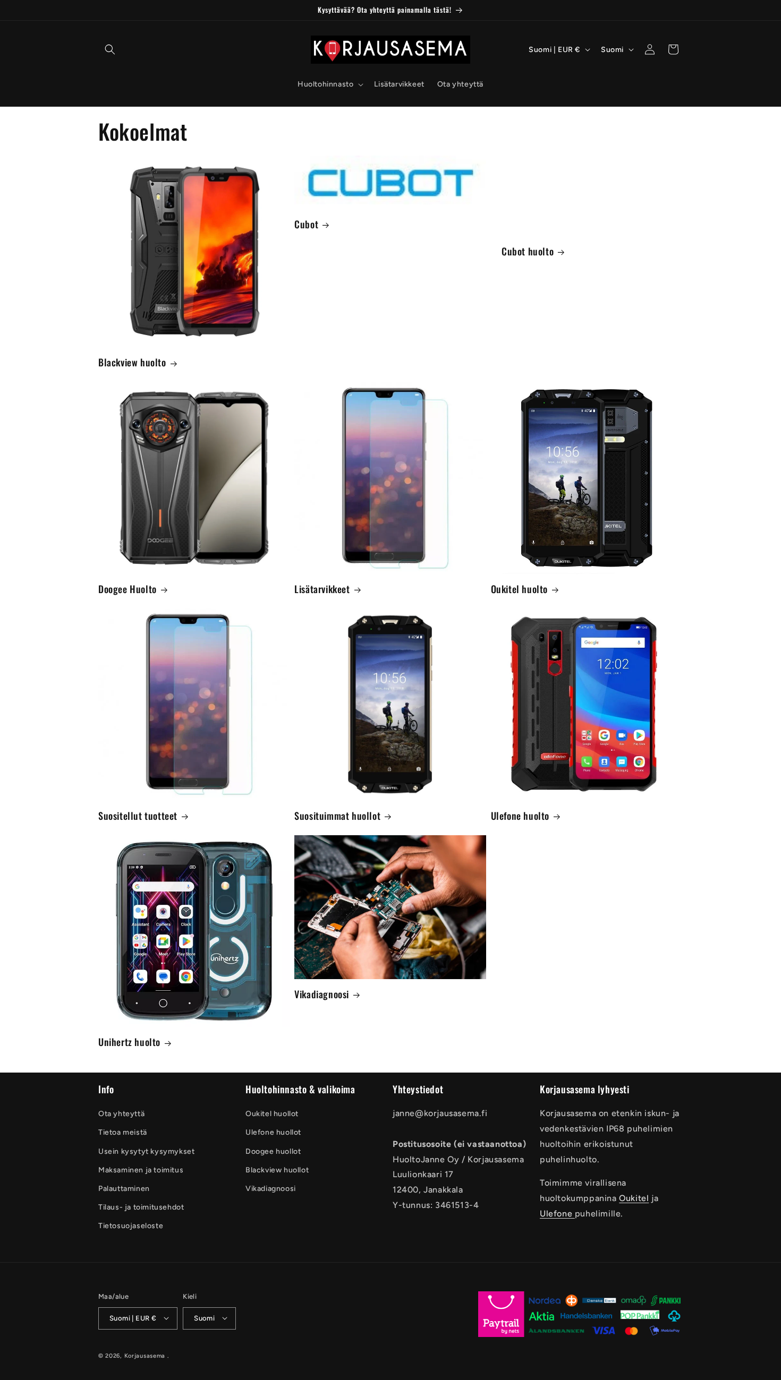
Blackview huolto (132, 362)
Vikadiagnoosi (321, 994)
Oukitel (634, 1198)
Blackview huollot (277, 1170)
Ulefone (557, 1213)
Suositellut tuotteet (137, 816)
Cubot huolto (528, 251)
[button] (110, 49)
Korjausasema (144, 1355)
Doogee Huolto (127, 589)
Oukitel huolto (519, 589)
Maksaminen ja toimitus (140, 1170)
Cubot (306, 224)
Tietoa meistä (122, 1132)
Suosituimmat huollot (337, 816)
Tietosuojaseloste (130, 1226)
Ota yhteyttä (121, 1114)
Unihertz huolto (129, 1042)
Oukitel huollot (272, 1114)
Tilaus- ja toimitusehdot (141, 1207)
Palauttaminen (124, 1188)
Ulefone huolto (520, 816)
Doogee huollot (273, 1151)
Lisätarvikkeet (322, 589)
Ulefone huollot (273, 1132)
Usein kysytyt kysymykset (146, 1151)
